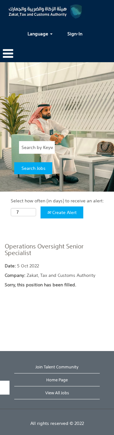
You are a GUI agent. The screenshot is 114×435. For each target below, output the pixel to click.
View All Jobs (57, 393)
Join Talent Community (57, 367)
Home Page (57, 380)
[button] (8, 53)
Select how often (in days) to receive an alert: (57, 201)
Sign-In (74, 33)
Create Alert (64, 212)
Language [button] (38, 33)
